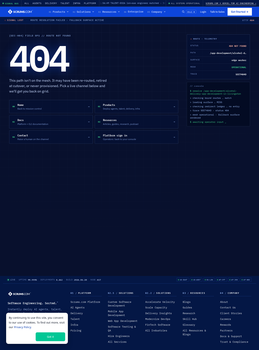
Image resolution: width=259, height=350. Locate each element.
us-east (183, 280)
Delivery (51, 3)
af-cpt (222, 280)
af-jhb (234, 280)
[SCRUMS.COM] (19, 293)
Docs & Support (231, 336)
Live (12, 279)
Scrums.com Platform (85, 302)
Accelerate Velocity (160, 302)
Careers (225, 319)
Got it (50, 336)
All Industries (156, 330)
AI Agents (78, 307)
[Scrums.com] (20, 12)
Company (154, 11)
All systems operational (185, 3)
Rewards (225, 324)
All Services (117, 341)
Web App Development (122, 321)
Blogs (187, 302)
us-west (197, 280)
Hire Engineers (119, 336)
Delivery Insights (158, 313)
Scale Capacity (156, 307)
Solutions (82, 11)
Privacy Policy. (23, 327)
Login (203, 11)
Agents (37, 3)
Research (189, 313)
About (224, 302)
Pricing (76, 330)
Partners (226, 330)
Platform (90, 3)
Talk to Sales (217, 11)
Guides (187, 307)
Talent (65, 3)
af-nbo (246, 280)
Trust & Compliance (234, 341)
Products (57, 11)
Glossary (189, 324)
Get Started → (239, 11)
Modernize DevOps (157, 319)
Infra (77, 3)
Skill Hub (190, 319)
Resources (107, 11)
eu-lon (210, 280)
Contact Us (228, 307)
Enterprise (134, 11)
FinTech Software (157, 324)
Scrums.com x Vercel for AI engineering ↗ (231, 3)
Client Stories (231, 313)
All (27, 3)
